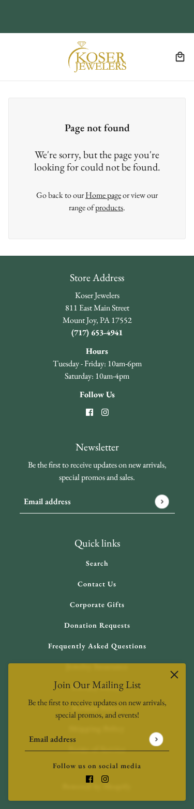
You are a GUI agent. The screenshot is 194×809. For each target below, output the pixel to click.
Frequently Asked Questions (97, 645)
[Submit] (156, 739)
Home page (103, 195)
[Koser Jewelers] (97, 56)
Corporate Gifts (97, 604)
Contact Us (97, 583)
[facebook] (89, 778)
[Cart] (180, 57)
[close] (174, 675)
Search (97, 563)
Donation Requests (97, 625)
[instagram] (105, 778)
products (109, 207)
